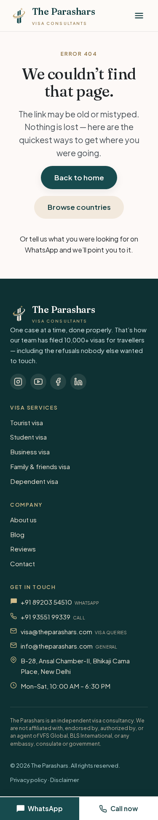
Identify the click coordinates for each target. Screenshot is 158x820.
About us (23, 520)
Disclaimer (64, 779)
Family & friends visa (40, 466)
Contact (22, 563)
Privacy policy (28, 779)
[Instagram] (18, 382)
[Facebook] (58, 382)
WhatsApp (41, 249)
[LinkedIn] (78, 382)
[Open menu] (139, 15)
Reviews (23, 549)
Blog (17, 534)
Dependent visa (34, 481)
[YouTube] (38, 382)
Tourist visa (26, 422)
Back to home (79, 177)
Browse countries (79, 207)
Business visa (30, 452)
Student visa (28, 437)
